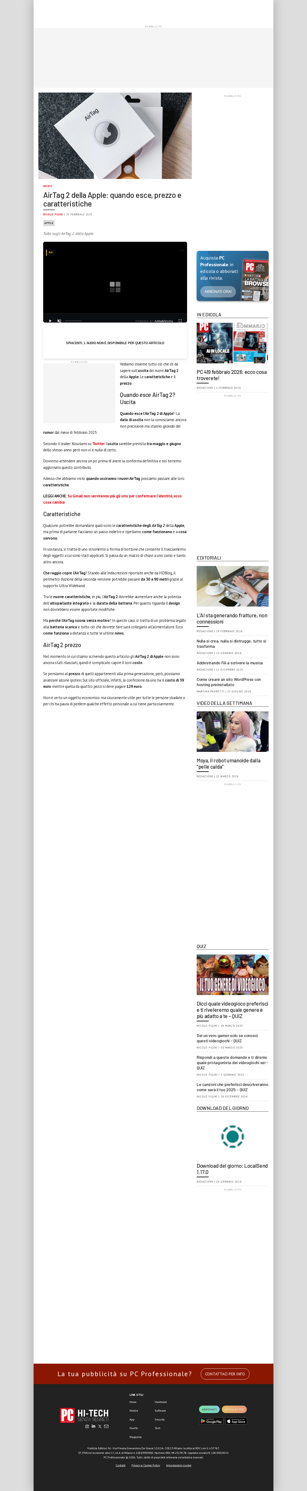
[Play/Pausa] (50, 321)
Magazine (136, 1437)
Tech (157, 1428)
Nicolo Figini (53, 214)
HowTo (134, 1428)
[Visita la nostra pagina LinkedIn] (93, 1426)
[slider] (73, 321)
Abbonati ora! (218, 291)
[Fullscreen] (180, 321)
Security (160, 1419)
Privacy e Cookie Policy (145, 1465)
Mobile (134, 1410)
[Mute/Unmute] (59, 321)
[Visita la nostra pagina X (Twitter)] (100, 1426)
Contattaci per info (225, 1374)
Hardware (161, 1402)
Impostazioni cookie (178, 1465)
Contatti (120, 1465)
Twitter (98, 443)
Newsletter (234, 1409)
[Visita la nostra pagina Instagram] (87, 1426)
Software (160, 1410)
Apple (49, 223)
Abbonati (209, 1409)
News (47, 186)
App (132, 1419)
